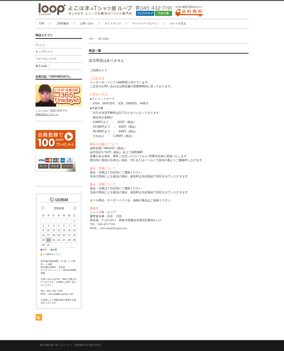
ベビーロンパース (46, 58)
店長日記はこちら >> (47, 114)
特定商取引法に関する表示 (87, 345)
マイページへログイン (145, 23)
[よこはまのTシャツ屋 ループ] (51, 15)
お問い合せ (86, 23)
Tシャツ (40, 45)
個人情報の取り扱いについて (54, 345)
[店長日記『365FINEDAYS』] (59, 105)
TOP (41, 23)
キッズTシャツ (44, 51)
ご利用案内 (62, 23)
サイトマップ (113, 23)
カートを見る (178, 23)
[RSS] (39, 318)
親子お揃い (42, 66)
